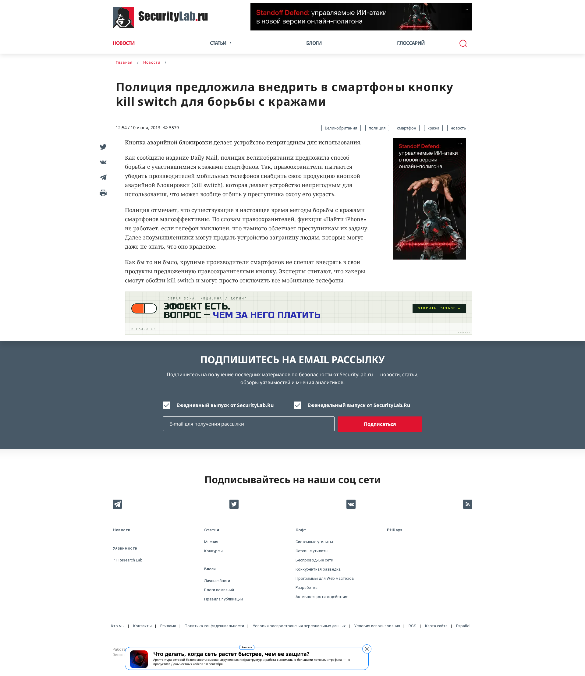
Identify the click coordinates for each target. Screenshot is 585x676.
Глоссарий (411, 43)
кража (433, 128)
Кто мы (118, 626)
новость (458, 128)
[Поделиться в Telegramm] (102, 177)
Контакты (142, 626)
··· (466, 9)
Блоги (314, 43)
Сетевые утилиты (312, 551)
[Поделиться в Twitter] (102, 146)
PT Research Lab (128, 560)
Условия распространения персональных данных (299, 626)
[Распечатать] (102, 192)
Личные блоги (217, 581)
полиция (377, 128)
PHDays (394, 530)
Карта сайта (436, 626)
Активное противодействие (322, 596)
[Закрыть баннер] (366, 648)
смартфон (406, 128)
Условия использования (377, 626)
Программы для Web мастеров (325, 578)
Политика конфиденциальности (214, 626)
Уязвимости (125, 548)
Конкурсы (213, 551)
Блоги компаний (219, 590)
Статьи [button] (218, 43)
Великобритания (341, 128)
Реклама (247, 647)
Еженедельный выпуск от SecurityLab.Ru (358, 405)
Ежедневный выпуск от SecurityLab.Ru (225, 405)
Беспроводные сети (314, 560)
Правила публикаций (223, 599)
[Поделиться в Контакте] (102, 162)
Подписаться (380, 424)
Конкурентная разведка (318, 569)
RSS (413, 626)
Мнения (211, 542)
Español (463, 626)
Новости (124, 43)
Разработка (306, 587)
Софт (301, 530)
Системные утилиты (314, 542)
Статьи (211, 530)
